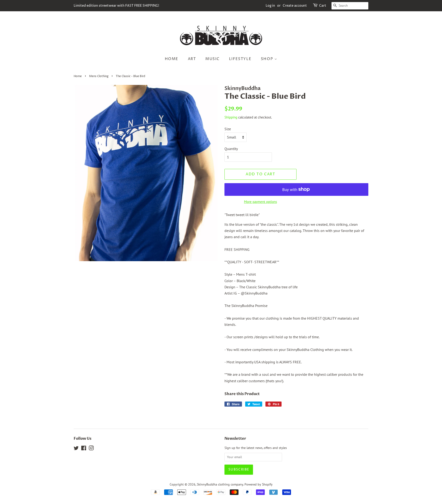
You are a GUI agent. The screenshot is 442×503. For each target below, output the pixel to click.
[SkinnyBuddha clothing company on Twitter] (76, 449)
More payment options (260, 201)
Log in (270, 5)
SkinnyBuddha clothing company (220, 484)
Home (171, 58)
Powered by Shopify (258, 484)
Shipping (230, 117)
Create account (295, 5)
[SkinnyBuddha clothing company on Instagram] (91, 449)
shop (267, 58)
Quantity (231, 148)
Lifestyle (240, 58)
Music (212, 58)
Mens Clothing (98, 76)
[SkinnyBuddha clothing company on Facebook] (83, 449)
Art (192, 58)
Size (227, 129)
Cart (322, 5)
